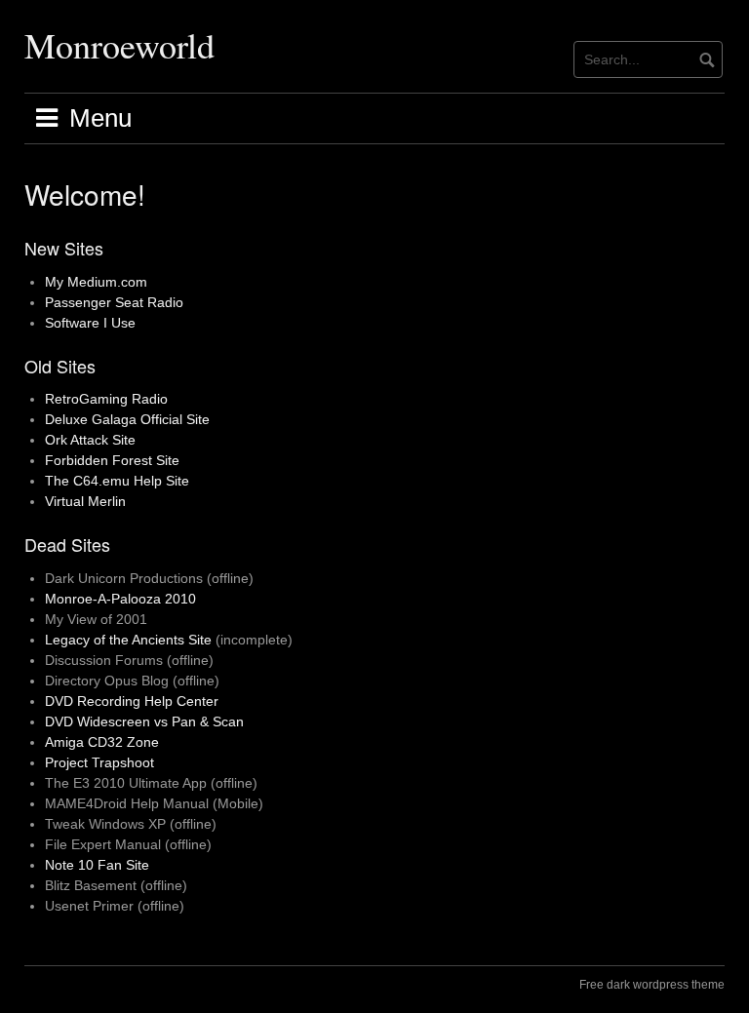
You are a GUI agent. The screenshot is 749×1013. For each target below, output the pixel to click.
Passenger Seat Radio (114, 302)
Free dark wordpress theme (652, 985)
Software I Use (90, 323)
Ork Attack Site (90, 440)
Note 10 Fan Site (97, 865)
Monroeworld (119, 44)
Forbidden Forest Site (112, 460)
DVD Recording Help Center (131, 701)
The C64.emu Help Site (117, 480)
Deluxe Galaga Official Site (127, 419)
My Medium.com (96, 282)
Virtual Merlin (85, 501)
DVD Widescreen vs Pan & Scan (144, 721)
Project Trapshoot (99, 762)
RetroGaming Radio (106, 399)
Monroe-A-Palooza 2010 (120, 598)
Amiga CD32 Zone (102, 742)
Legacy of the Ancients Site (128, 639)
